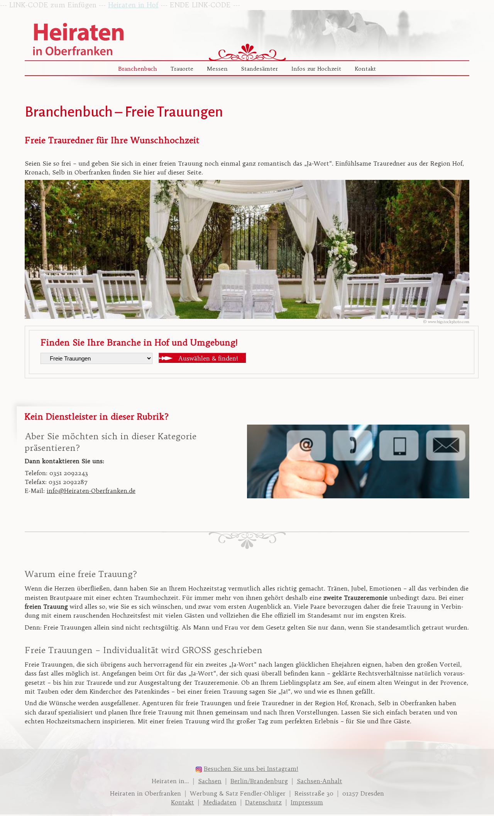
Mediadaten (220, 802)
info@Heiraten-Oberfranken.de (91, 490)
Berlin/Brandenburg (259, 781)
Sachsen (210, 781)
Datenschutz (263, 802)
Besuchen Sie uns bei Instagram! (251, 768)
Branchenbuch (137, 68)
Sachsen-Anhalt (319, 781)
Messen (217, 68)
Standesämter (259, 68)
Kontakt (365, 68)
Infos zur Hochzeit (316, 68)
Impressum (307, 802)
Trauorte (182, 68)
